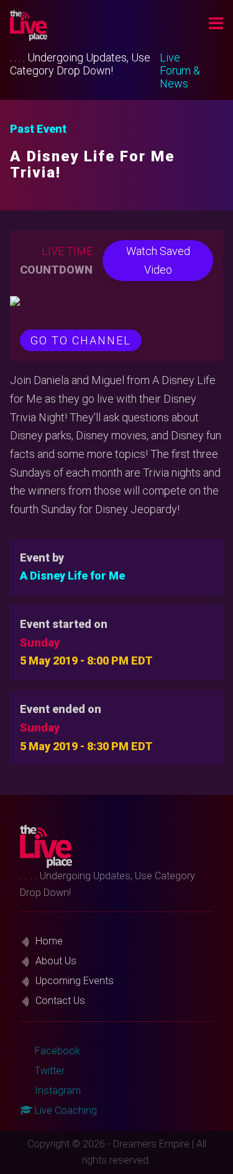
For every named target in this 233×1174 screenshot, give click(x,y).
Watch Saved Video (158, 260)
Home (49, 941)
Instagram (56, 1090)
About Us (55, 961)
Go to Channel (80, 340)
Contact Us (60, 1000)
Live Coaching (64, 1110)
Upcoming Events (74, 981)
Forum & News (180, 77)
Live (170, 57)
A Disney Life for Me (72, 575)
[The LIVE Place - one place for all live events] (90, 25)
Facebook (56, 1051)
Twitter (48, 1071)
